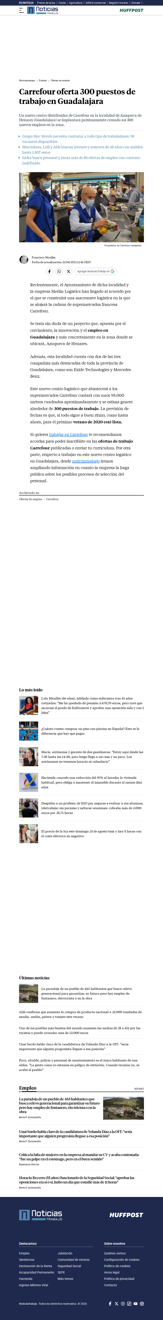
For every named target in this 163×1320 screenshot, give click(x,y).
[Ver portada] (42, 10)
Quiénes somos (115, 1253)
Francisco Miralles (43, 257)
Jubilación (65, 1253)
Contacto (110, 1285)
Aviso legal (111, 1272)
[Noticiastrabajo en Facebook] (109, 1304)
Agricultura (75, 3)
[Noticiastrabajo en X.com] (116, 1304)
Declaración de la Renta (35, 1266)
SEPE (61, 1272)
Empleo (24, 1253)
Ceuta (62, 3)
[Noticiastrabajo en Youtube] (135, 1304)
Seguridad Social (69, 1266)
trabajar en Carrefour (68, 434)
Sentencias (26, 1259)
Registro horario (118, 3)
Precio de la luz (46, 3)
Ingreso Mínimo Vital (33, 1285)
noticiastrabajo (86, 461)
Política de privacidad (119, 1278)
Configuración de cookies (122, 1259)
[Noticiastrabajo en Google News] (141, 1304)
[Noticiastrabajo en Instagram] (122, 1304)
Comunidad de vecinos (74, 1259)
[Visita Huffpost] (131, 10)
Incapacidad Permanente (36, 1272)
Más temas (65, 1278)
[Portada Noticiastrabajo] (40, 1215)
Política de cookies (117, 1266)
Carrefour (52, 499)
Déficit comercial (96, 3)
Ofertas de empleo (31, 499)
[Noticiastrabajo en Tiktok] (128, 1304)
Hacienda (25, 1278)
